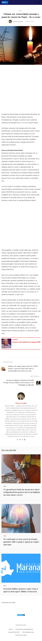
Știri (20, 10)
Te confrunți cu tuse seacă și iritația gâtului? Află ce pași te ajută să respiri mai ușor (21, 542)
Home (11, 629)
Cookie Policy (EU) (14, 632)
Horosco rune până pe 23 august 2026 (26, 342)
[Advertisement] (21, 89)
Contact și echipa (21, 635)
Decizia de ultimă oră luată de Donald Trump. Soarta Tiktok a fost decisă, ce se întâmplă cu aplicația (18, 382)
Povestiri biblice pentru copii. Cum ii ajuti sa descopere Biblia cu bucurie (20, 590)
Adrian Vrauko (18, 21)
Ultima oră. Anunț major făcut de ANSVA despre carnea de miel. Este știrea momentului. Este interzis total (23, 368)
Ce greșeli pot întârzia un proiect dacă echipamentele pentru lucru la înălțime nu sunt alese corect (21, 492)
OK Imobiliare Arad (28, 632)
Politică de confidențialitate (24, 629)
